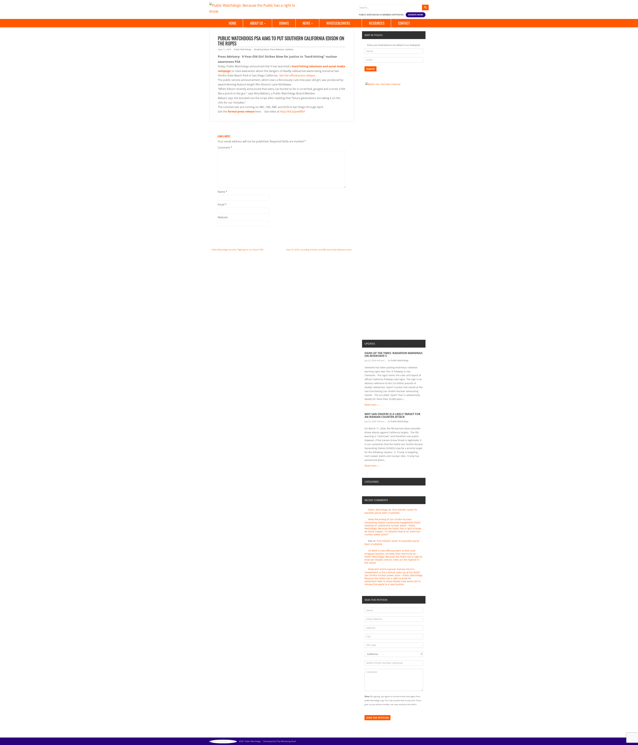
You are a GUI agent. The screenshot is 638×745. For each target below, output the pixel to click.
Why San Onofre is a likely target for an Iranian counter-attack (392, 415)
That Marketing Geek (286, 741)
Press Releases (277, 49)
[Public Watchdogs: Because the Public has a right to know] (254, 8)
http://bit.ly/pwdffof (292, 111)
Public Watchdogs (242, 49)
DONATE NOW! (415, 14)
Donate (284, 23)
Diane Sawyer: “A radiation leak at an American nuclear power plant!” (392, 533)
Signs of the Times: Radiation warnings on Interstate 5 (394, 354)
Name (222, 192)
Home (232, 23)
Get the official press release (297, 75)
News (307, 23)
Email (222, 204)
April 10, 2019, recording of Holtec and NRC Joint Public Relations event (319, 249)
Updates (289, 49)
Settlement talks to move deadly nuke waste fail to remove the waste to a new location (392, 583)
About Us (257, 23)
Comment (225, 147)
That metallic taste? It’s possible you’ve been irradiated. (391, 511)
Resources (376, 23)
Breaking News (261, 49)
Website (223, 217)
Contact (404, 23)
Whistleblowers (338, 23)
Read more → (372, 404)
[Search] (425, 7)
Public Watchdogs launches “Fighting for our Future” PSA (237, 249)
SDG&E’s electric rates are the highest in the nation (392, 561)
